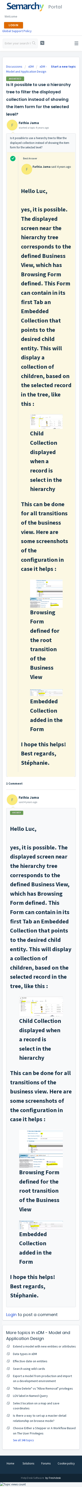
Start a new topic (63, 67)
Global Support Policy (17, 31)
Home (10, 1463)
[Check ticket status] (42, 43)
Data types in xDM (25, 1354)
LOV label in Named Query (30, 1396)
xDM (31, 66)
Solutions (28, 1463)
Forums (46, 1463)
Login (11, 1314)
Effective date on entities (30, 1361)
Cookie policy (66, 1463)
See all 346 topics (23, 1440)
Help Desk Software (32, 1477)
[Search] (34, 43)
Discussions (14, 66)
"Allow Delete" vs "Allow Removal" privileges (43, 1388)
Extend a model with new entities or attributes (44, 1346)
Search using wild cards (29, 1369)
